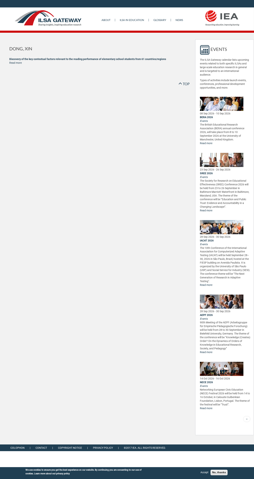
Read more (15, 62)
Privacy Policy (103, 447)
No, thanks (219, 472)
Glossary (159, 20)
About (106, 20)
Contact (41, 447)
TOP (186, 84)
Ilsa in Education (132, 20)
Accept (204, 472)
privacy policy (63, 473)
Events (204, 120)
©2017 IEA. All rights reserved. (145, 447)
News (179, 20)
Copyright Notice (70, 447)
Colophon (17, 447)
